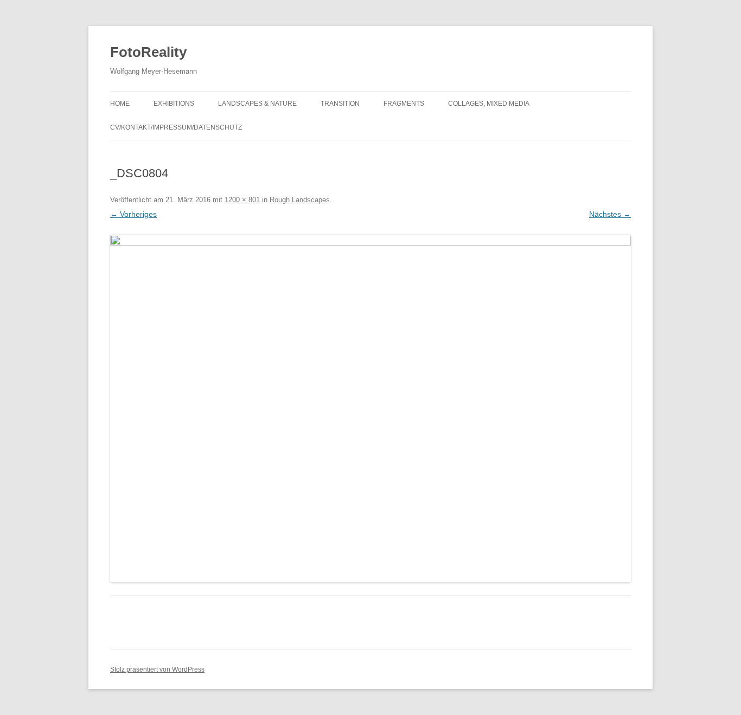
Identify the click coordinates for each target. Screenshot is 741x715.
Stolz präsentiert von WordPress (157, 669)
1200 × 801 (242, 200)
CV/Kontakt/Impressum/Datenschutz (176, 127)
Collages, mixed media (488, 103)
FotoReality (148, 52)
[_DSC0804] (370, 408)
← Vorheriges (133, 214)
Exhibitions (174, 103)
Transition (340, 103)
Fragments (404, 103)
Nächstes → (610, 214)
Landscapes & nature (257, 103)
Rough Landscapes (300, 200)
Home (120, 103)
